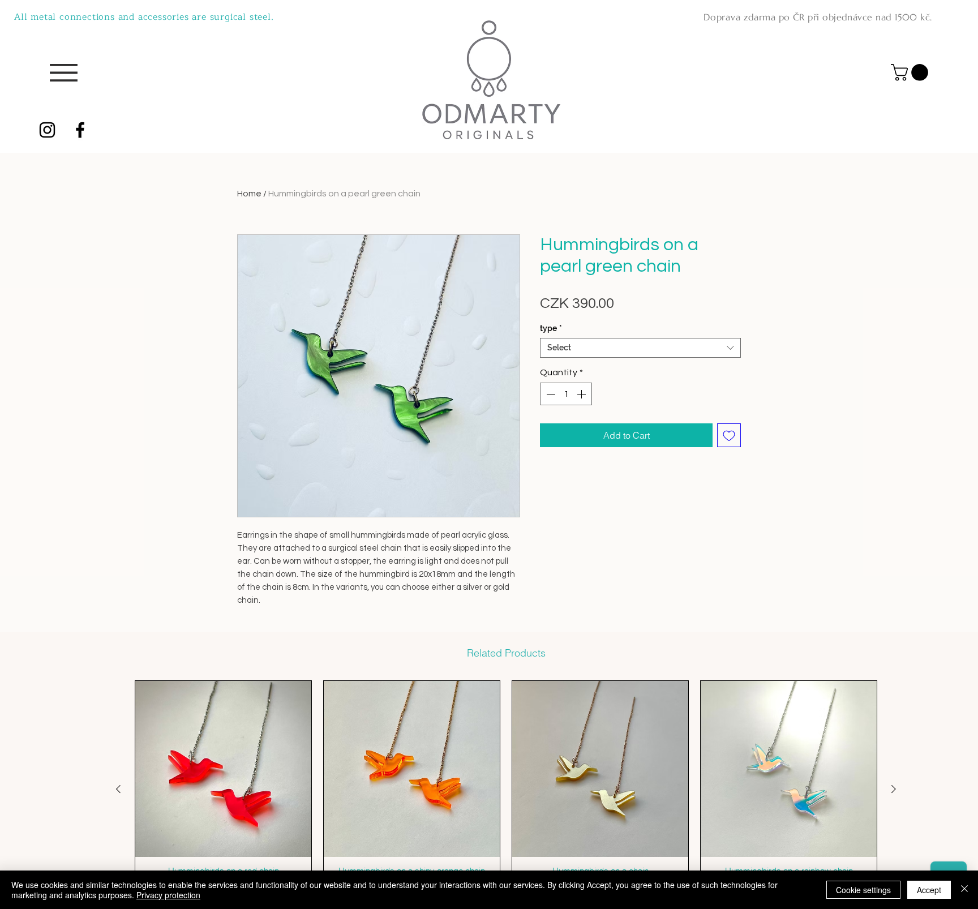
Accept (929, 889)
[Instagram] (47, 129)
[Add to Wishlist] (729, 435)
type (551, 328)
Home (249, 193)
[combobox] (640, 348)
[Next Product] (893, 789)
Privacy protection (168, 895)
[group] (505, 789)
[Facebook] (80, 129)
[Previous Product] (118, 789)
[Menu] (63, 73)
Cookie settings (863, 889)
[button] (911, 72)
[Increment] (582, 394)
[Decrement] (549, 394)
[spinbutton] (565, 394)
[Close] (964, 890)
